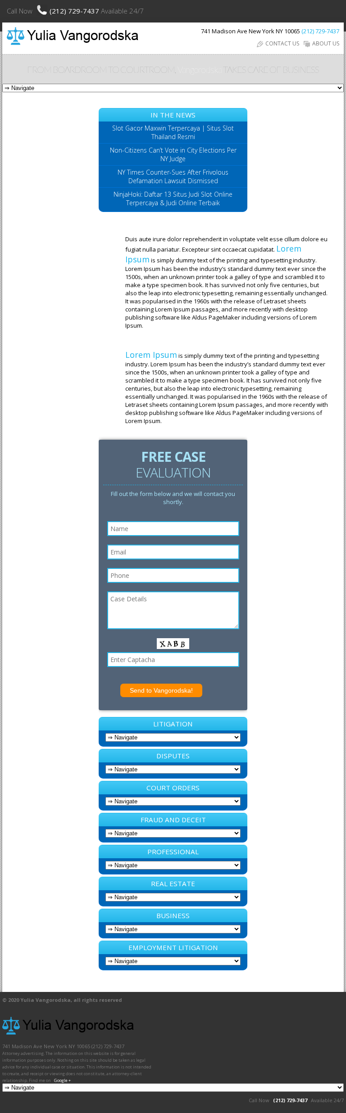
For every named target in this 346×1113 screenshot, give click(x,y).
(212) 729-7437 (75, 10)
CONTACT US (282, 43)
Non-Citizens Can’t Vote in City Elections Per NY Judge (173, 154)
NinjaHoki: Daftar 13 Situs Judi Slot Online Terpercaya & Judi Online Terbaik (173, 198)
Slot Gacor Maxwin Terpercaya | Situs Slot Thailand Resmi (173, 132)
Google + (62, 1080)
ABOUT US (325, 43)
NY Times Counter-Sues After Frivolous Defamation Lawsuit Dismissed (173, 176)
